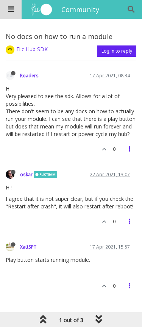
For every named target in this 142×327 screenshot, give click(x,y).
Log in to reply (116, 51)
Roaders (29, 75)
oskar (26, 174)
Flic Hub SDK (32, 49)
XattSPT (28, 247)
